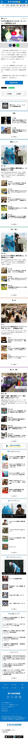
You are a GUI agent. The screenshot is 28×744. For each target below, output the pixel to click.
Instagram (16, 697)
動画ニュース (4, 18)
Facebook (8, 697)
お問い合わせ (5, 708)
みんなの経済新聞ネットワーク (14, 725)
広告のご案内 (5, 710)
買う (18, 5)
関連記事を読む (14, 82)
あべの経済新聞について (7, 702)
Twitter (12, 697)
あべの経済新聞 (13, 2)
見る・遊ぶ (13, 5)
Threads (20, 697)
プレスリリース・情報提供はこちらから (10, 704)
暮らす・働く (22, 5)
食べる (7, 5)
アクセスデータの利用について (8, 706)
